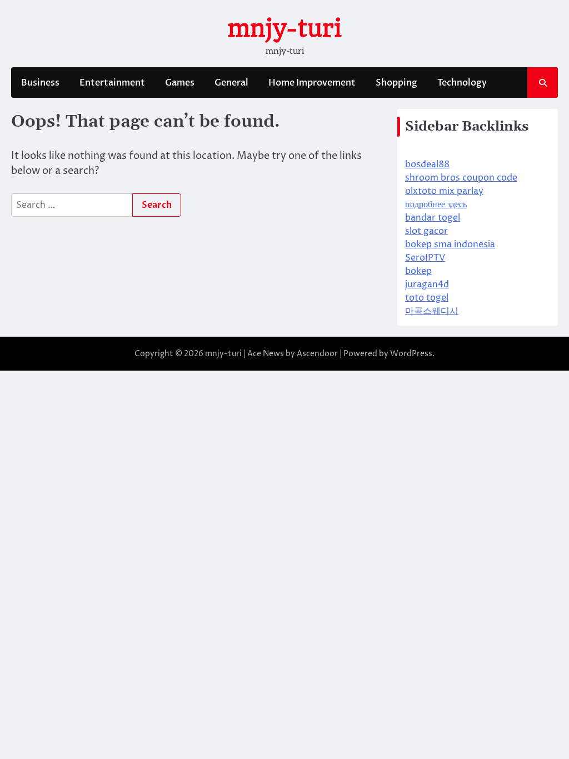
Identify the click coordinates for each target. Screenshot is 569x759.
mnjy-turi (284, 28)
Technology (462, 83)
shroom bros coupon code (461, 178)
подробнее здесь (436, 204)
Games (179, 83)
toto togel (426, 298)
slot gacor (426, 231)
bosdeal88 (427, 164)
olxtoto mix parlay (444, 191)
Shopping (396, 83)
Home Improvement (312, 83)
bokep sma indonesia (450, 244)
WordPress (411, 353)
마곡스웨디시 (431, 311)
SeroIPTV (425, 258)
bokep (418, 271)
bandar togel (432, 218)
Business (40, 83)
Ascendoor (317, 353)
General (231, 83)
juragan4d (427, 284)
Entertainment (112, 83)
